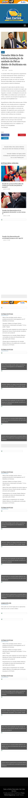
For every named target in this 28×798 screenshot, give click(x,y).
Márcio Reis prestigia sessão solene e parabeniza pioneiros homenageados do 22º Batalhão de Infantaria (14, 319)
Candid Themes (20, 795)
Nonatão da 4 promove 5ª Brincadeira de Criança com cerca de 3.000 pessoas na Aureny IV (12, 185)
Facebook (5, 135)
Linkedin (5, 138)
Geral (3, 52)
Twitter (14, 135)
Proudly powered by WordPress (11, 793)
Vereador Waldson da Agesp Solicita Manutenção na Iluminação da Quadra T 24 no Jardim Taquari (14, 325)
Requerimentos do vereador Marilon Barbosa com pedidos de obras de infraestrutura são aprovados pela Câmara (14, 337)
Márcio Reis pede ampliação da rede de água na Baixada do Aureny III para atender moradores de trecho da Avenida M (15, 331)
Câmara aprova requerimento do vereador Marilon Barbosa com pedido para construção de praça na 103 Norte (14, 343)
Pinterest (22, 135)
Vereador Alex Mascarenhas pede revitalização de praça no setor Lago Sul (12, 237)
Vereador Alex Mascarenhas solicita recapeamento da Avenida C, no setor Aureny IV (13, 212)
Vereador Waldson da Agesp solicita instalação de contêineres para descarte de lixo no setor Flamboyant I (14, 155)
